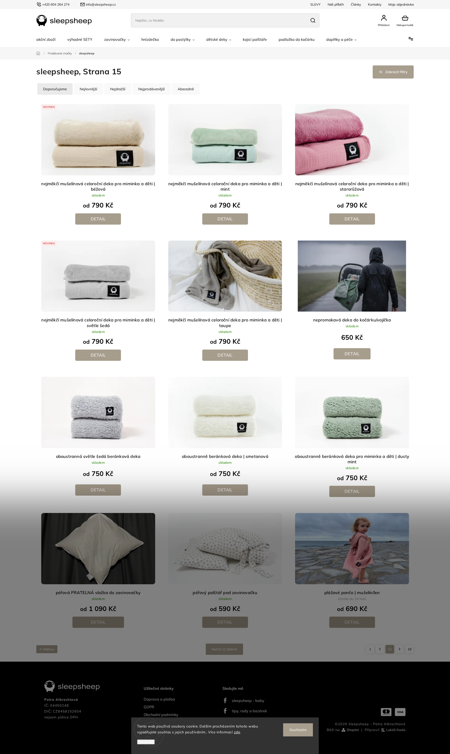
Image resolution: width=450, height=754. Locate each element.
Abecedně (186, 89)
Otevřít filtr (393, 72)
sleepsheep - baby (248, 700)
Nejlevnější (88, 89)
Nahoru (48, 649)
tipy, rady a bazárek (249, 711)
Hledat (312, 20)
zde (237, 732)
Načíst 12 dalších (224, 649)
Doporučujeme (55, 89)
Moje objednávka (401, 4)
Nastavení (146, 742)
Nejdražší (117, 89)
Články (356, 4)
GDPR (149, 707)
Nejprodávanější (151, 89)
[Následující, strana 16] (399, 649)
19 (409, 649)
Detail (98, 219)
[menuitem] (46, 39)
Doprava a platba (159, 699)
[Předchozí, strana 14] (380, 649)
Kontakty (374, 4)
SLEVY (315, 4)
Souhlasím (298, 730)
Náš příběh (336, 4)
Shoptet (353, 730)
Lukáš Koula (395, 730)
